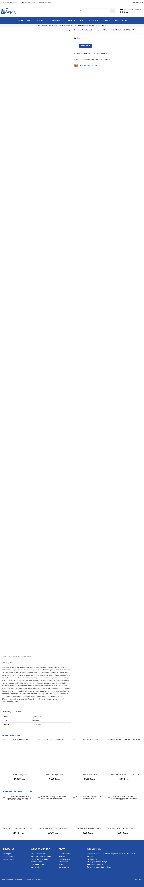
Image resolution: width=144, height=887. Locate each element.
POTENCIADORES (56, 21)
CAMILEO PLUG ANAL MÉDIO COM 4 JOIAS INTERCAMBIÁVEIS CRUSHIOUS (53, 829)
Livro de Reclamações (39, 864)
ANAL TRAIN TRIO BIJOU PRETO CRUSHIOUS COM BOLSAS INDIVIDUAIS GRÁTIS (123, 829)
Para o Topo (138, 879)
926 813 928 (23, 2)
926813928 (99, 864)
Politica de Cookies (38, 854)
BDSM (107, 21)
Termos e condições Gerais (41, 856)
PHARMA (40, 21)
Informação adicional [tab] (22, 656)
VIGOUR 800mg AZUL (19, 775)
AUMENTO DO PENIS (76, 21)
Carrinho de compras (132, 9)
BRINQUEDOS (94, 21)
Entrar (141, 2)
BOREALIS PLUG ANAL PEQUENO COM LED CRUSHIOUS (88, 829)
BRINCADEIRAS (121, 21)
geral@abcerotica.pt (99, 862)
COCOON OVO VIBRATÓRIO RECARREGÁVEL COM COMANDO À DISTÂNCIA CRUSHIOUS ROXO (18, 829)
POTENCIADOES (64, 859)
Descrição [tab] (7, 656)
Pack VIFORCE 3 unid (89, 775)
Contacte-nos (36, 862)
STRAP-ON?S (57, 26)
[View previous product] (66, 30)
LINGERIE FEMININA (24, 21)
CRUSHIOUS (36, 724)
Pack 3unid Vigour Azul (54, 775)
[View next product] (69, 30)
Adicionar (85, 46)
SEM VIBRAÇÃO (68, 26)
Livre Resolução (36, 867)
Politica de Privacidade (39, 859)
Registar (135, 2)
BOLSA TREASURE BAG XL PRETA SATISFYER (124, 775)
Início (39, 26)
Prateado (35, 720)
